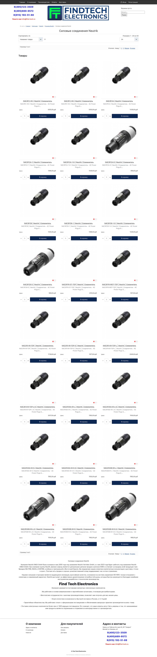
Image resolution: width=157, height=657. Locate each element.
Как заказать (65, 627)
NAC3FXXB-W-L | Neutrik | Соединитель (119, 468)
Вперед (127, 48)
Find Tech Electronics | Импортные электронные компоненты (78, 654)
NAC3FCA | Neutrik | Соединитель (119, 101)
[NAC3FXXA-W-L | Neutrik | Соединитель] (78, 383)
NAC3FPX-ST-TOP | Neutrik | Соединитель (78, 284)
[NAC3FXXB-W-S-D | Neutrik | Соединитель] (119, 505)
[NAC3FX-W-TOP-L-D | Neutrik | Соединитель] (37, 383)
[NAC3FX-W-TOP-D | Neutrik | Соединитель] (78, 322)
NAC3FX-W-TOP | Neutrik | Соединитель (37, 346)
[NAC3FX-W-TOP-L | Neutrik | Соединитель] (119, 322)
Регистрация (133, 2)
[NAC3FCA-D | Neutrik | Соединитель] (119, 139)
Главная (22, 2)
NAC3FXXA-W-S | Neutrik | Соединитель (37, 468)
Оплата (54, 2)
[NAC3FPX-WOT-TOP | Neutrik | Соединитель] (119, 261)
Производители (44, 2)
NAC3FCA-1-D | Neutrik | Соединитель (78, 162)
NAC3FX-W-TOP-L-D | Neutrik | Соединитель (37, 407)
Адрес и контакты (31, 627)
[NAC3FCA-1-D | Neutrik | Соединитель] (78, 139)
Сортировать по (24, 36)
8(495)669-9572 (24, 11)
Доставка (62, 2)
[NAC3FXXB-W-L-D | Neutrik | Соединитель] (37, 505)
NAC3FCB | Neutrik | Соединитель (37, 223)
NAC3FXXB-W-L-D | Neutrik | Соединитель (37, 529)
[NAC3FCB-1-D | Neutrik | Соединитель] (119, 200)
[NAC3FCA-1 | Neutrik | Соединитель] (37, 139)
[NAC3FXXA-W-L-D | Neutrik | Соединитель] (119, 383)
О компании (31, 2)
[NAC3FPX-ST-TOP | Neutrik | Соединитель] (78, 261)
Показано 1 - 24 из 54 (130, 36)
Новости (28, 632)
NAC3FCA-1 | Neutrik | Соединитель (37, 162)
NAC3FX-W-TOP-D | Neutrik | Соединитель (78, 346)
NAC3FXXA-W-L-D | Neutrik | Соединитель (119, 407)
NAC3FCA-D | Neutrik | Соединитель (119, 162)
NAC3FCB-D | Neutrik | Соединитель (37, 284)
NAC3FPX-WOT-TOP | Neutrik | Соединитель (119, 284)
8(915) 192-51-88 (23, 15)
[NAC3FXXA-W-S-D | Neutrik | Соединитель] (78, 444)
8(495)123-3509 (23, 7)
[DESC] (45, 39)
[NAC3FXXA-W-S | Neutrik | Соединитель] (37, 444)
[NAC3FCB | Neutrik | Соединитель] (37, 200)
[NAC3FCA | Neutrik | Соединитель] (119, 77)
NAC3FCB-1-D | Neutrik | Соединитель (119, 223)
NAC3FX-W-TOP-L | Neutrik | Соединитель (119, 346)
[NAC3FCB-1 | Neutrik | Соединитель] (78, 200)
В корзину (43, 116)
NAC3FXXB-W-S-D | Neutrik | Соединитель (119, 529)
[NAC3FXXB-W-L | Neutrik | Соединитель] (119, 444)
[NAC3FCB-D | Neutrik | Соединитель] (37, 261)
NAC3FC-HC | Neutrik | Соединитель (37, 101)
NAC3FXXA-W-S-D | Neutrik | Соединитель (78, 468)
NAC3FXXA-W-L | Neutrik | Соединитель (78, 407)
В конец (132, 48)
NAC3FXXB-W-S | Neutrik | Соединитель (78, 529)
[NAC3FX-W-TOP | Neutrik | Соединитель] (37, 322)
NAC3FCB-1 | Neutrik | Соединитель (78, 223)
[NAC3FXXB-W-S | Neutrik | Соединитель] (78, 505)
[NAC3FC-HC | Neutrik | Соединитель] (37, 77)
